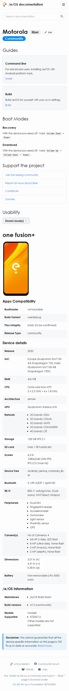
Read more (45, 645)
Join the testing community (21, 175)
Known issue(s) (15, 220)
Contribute (11, 191)
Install (8, 78)
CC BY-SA (18, 684)
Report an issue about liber (21, 183)
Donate (10, 199)
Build (8, 105)
